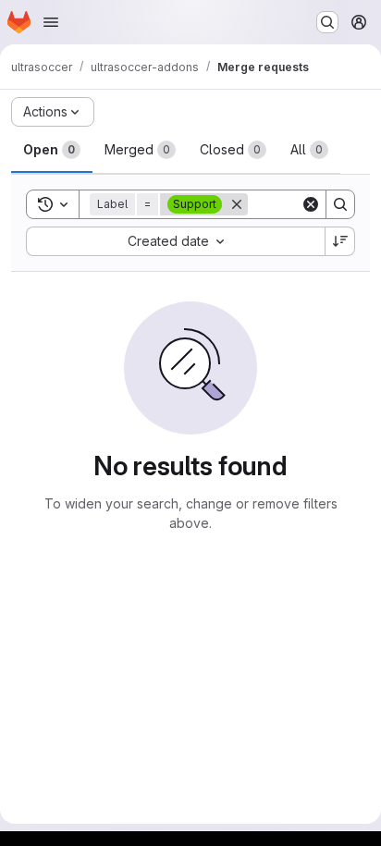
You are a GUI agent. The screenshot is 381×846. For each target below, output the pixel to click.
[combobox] (175, 241)
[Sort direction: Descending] (340, 241)
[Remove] (237, 204)
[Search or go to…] (327, 22)
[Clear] (311, 204)
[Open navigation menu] (51, 22)
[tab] (51, 150)
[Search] (340, 204)
